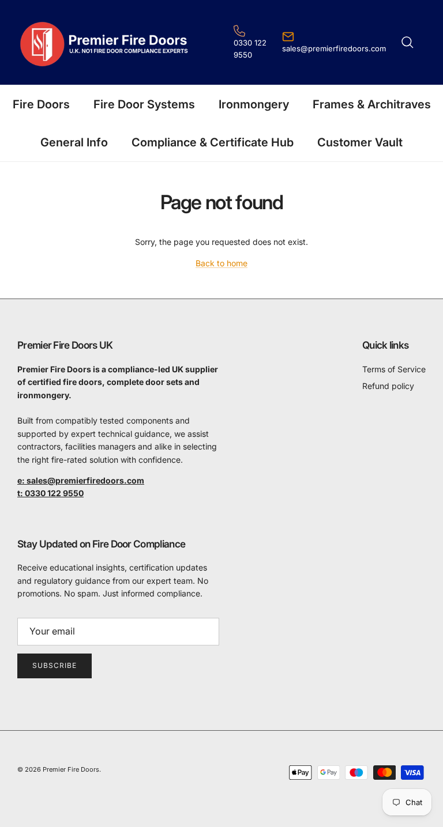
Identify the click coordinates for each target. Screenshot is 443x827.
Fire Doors (41, 104)
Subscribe (54, 665)
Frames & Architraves (372, 104)
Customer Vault (360, 142)
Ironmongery (254, 104)
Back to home (221, 263)
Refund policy (388, 386)
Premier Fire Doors (71, 769)
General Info (74, 142)
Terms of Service (394, 369)
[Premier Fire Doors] (105, 42)
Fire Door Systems (144, 104)
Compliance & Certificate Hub (213, 142)
